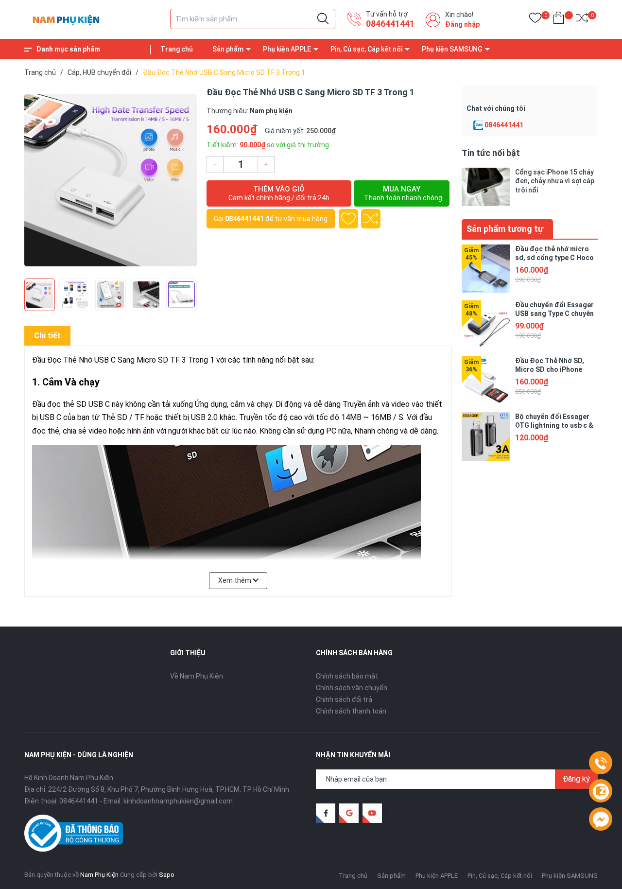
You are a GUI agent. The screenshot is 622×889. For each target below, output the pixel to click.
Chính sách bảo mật (347, 676)
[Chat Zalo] (478, 125)
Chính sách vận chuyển (351, 688)
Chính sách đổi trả (344, 699)
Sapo (166, 874)
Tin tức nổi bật (491, 153)
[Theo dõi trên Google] (349, 813)
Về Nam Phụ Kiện (196, 676)
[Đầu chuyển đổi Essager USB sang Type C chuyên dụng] (486, 324)
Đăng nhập (462, 24)
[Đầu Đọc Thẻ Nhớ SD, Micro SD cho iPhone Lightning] (486, 380)
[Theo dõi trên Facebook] (325, 813)
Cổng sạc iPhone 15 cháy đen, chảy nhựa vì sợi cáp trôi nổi (554, 180)
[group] (110, 180)
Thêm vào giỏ (278, 193)
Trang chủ (176, 49)
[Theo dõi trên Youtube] (372, 813)
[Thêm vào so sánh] (370, 218)
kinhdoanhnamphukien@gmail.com (178, 801)
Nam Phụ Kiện (99, 874)
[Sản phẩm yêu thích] (535, 20)
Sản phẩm (227, 49)
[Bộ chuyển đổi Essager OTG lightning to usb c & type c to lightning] (486, 436)
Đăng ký (576, 779)
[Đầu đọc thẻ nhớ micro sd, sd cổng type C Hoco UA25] (486, 268)
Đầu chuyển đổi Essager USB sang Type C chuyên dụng (554, 313)
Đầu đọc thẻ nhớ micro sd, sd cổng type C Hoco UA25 (554, 257)
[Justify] (322, 19)
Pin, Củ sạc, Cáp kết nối (366, 49)
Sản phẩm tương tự (504, 229)
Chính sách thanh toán (351, 711)
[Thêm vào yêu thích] (348, 218)
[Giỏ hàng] (559, 20)
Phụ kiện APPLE (287, 49)
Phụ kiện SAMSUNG (452, 49)
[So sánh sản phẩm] (582, 20)
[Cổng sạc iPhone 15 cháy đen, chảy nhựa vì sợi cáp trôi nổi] (486, 187)
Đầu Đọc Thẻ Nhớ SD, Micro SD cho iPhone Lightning (549, 369)
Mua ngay (403, 193)
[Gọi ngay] (600, 763)
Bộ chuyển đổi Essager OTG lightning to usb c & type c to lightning (554, 425)
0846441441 (390, 23)
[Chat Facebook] (600, 819)
